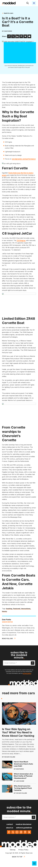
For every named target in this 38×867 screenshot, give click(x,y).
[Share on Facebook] (9, 36)
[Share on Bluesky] (25, 36)
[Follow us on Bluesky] (29, 832)
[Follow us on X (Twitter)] (13, 832)
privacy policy (27, 673)
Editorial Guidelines (24, 828)
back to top (17, 857)
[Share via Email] (29, 36)
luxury (4, 611)
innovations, (26, 608)
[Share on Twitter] (13, 36)
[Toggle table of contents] (34, 863)
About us (9, 828)
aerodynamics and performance (24, 159)
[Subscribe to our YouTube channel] (17, 832)
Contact (9, 824)
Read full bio (7, 638)
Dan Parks (8, 31)
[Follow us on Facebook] (9, 832)
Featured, (17, 608)
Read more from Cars (18, 693)
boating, (9, 608)
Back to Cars (8, 13)
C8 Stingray (21, 240)
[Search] (27, 3)
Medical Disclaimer (24, 824)
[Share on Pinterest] (21, 36)
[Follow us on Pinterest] (25, 832)
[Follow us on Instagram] (21, 832)
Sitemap (12, 849)
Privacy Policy (23, 849)
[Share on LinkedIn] (17, 36)
